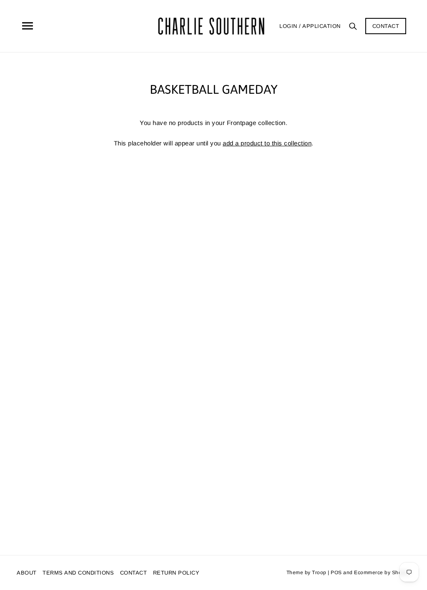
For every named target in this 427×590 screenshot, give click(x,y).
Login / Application (310, 26)
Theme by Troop (306, 572)
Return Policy (176, 573)
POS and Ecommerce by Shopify (370, 572)
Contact (385, 26)
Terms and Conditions (78, 573)
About (27, 573)
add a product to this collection (267, 143)
